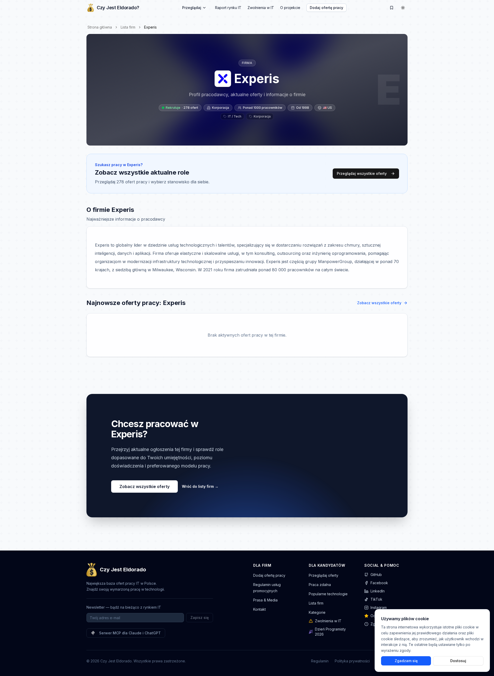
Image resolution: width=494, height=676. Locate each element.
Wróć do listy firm (200, 486)
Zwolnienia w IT (261, 7)
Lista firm (128, 27)
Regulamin (320, 661)
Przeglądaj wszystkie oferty (362, 173)
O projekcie (290, 7)
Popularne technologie (328, 594)
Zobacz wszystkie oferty (379, 303)
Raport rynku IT (228, 7)
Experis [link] (150, 27)
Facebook (379, 583)
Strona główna (99, 27)
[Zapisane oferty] (391, 7)
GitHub (376, 574)
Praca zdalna (320, 584)
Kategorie (317, 612)
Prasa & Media (265, 600)
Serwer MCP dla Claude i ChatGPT (130, 633)
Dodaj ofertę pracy (326, 7)
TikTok (376, 599)
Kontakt (259, 609)
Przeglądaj (191, 7)
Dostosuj (458, 661)
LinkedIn (377, 591)
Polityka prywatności (352, 661)
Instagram (378, 607)
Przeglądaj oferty (323, 575)
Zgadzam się (406, 661)
